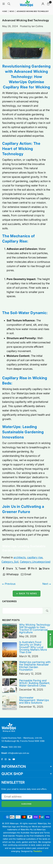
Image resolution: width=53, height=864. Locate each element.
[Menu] (3, 3)
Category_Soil (9, 561)
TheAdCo (37, 851)
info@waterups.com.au (18, 753)
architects (20, 557)
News (11, 11)
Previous (9, 583)
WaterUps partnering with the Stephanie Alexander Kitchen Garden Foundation (34, 666)
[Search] (8, 3)
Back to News (27, 593)
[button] (48, 3)
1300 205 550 (15, 747)
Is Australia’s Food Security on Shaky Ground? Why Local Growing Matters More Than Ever (33, 647)
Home (4, 11)
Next (45, 583)
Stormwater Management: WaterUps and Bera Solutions (34, 700)
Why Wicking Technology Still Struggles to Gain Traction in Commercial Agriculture (34, 628)
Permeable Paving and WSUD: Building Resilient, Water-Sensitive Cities (34, 683)
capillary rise (35, 557)
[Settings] (42, 3)
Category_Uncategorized (35, 561)
